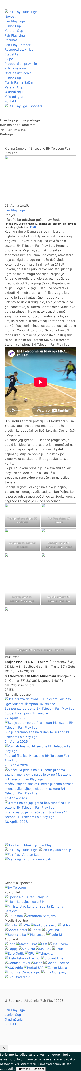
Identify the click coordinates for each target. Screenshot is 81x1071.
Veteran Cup (14, 31)
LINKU (32, 227)
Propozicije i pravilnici (21, 64)
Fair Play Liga (15, 21)
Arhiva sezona (15, 68)
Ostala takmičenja (18, 73)
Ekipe (9, 59)
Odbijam (39, 1068)
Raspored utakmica (19, 49)
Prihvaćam (24, 1068)
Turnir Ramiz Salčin (19, 82)
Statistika (12, 54)
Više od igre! (14, 97)
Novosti (10, 16)
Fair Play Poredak (18, 45)
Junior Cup (13, 26)
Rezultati (11, 40)
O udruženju (14, 92)
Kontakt (10, 101)
